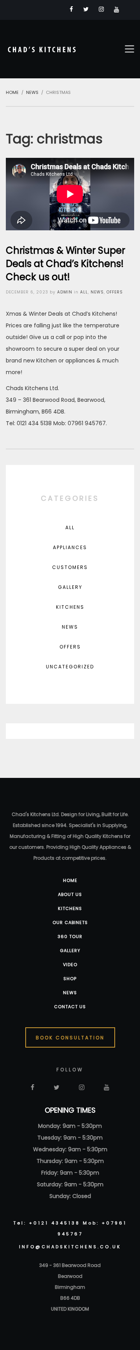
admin (64, 292)
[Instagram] (101, 9)
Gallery (70, 587)
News (97, 292)
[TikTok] (129, 9)
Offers (115, 292)
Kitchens (70, 607)
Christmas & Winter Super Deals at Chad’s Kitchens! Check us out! (65, 263)
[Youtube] (116, 9)
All (84, 292)
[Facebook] (71, 9)
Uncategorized (70, 666)
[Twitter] (86, 9)
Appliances (70, 547)
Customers (70, 567)
